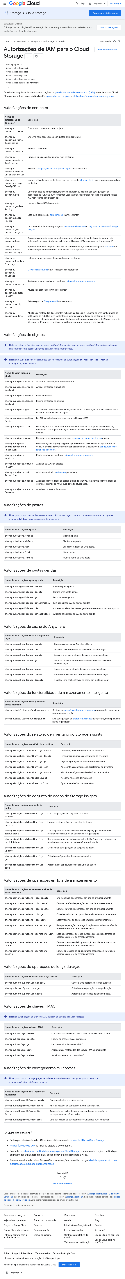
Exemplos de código (74, 1230)
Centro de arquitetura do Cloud (76, 1236)
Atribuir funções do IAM (22, 1145)
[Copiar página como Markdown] (36, 56)
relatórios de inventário (75, 226)
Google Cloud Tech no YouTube (105, 1241)
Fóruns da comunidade (45, 1220)
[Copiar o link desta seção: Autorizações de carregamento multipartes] (78, 1068)
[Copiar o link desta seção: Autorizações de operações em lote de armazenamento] (100, 881)
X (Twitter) (100, 1230)
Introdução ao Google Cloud (77, 1225)
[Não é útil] (119, 41)
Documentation (20, 41)
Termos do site (42, 1253)
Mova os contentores (38, 270)
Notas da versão (42, 1230)
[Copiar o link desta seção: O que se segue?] (35, 1132)
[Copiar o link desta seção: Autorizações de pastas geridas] (60, 570)
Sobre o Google (11, 1253)
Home (6, 41)
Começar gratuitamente (105, 13)
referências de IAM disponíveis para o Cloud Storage (51, 1151)
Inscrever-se (69, 1264)
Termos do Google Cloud (64, 1253)
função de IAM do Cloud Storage (87, 1140)
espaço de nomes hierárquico (87, 438)
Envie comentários (108, 49)
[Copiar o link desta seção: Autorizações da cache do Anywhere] (68, 627)
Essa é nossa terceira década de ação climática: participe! (32, 1258)
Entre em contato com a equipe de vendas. (15, 1236)
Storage (15, 13)
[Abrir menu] (5, 3)
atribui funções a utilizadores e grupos (93, 96)
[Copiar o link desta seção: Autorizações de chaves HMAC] (58, 1007)
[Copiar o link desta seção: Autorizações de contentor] (51, 108)
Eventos (98, 1225)
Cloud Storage (36, 13)
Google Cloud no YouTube (107, 1235)
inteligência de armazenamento (79, 710)
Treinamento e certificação (77, 1242)
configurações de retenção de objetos (54, 168)
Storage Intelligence (82, 718)
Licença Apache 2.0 (74, 1197)
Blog (97, 1220)
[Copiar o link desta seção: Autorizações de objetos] (48, 335)
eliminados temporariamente (81, 281)
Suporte (38, 1225)
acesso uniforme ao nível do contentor (46, 349)
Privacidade (26, 1253)
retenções (61, 472)
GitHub (67, 1220)
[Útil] (114, 41)
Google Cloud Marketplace (16, 1230)
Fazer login (115, 3)
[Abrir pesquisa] (77, 3)
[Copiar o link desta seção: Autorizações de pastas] (46, 505)
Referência (63, 41)
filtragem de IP (86, 180)
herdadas (109, 246)
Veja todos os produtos (15, 1220)
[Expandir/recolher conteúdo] (21, 64)
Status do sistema (43, 1235)
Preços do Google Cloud (15, 1225)
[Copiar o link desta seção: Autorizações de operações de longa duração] (83, 967)
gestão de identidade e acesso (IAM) (75, 92)
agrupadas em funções (58, 96)
